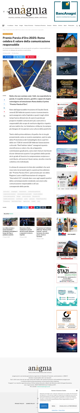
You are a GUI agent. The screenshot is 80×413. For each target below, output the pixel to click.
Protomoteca (7, 201)
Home (16, 25)
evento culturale (26, 196)
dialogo (18, 196)
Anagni (21, 25)
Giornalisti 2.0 (36, 196)
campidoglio (14, 191)
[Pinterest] (4, 111)
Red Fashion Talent (16, 201)
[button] (77, 390)
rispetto (33, 201)
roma (38, 201)
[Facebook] (4, 99)
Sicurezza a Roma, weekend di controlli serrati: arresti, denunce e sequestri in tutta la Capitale (27, 231)
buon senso (6, 191)
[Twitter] (4, 103)
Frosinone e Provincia (40, 25)
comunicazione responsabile (24, 194)
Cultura (60, 25)
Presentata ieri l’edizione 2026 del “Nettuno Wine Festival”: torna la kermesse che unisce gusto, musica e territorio (44, 232)
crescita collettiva (37, 194)
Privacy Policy (62, 410)
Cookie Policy (55, 410)
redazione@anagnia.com (43, 386)
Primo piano (71, 25)
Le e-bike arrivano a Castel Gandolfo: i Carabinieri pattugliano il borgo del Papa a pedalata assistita (10, 231)
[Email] (4, 115)
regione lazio (26, 201)
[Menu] (3, 25)
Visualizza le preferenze (68, 406)
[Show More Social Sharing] (38, 56)
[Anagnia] (32, 11)
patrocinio (31, 198)
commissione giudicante (34, 191)
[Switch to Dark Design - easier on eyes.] (77, 25)
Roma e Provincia (29, 25)
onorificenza (19, 198)
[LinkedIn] (4, 107)
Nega (53, 406)
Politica (55, 25)
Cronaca (49, 25)
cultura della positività (9, 196)
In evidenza (10, 25)
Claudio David (22, 191)
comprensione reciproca (9, 194)
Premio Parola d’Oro (41, 198)
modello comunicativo (9, 198)
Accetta (44, 406)
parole (26, 198)
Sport (65, 25)
